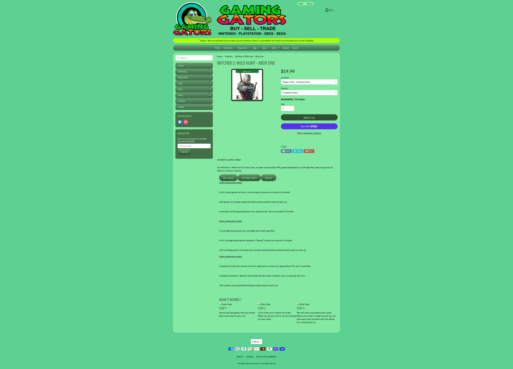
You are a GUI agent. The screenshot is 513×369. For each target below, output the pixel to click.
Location (285, 77)
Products (228, 56)
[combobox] (194, 58)
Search (295, 48)
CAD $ (255, 341)
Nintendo (229, 48)
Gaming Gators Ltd (255, 363)
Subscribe (184, 151)
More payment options (309, 133)
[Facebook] (180, 122)
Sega (256, 48)
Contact (285, 48)
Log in (301, 4)
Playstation (244, 48)
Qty (283, 104)
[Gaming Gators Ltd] (230, 19)
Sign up (309, 4)
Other (276, 48)
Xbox (266, 48)
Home (217, 48)
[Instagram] (185, 122)
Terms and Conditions (266, 356)
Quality (284, 88)
